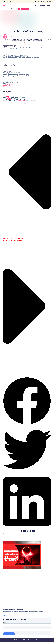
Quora (16, 101)
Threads (26, 101)
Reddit (33, 101)
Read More (5, 539)
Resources (9, 99)
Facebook (8, 101)
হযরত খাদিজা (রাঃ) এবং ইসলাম (6, 85)
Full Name (5, 622)
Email (4, 627)
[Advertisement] (27, 18)
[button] (25, 9)
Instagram (20, 101)
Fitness (8, 92)
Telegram (30, 101)
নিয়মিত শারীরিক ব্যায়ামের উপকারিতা (7, 86)
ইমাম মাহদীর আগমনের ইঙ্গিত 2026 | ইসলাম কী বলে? (13, 610)
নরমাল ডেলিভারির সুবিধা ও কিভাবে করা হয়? (8, 84)
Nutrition (7, 96)
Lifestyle (9, 97)
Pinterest (13, 101)
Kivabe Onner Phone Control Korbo (13, 534)
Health (9, 93)
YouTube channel (21, 100)
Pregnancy (9, 98)
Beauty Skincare (11, 95)
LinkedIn (23, 101)
